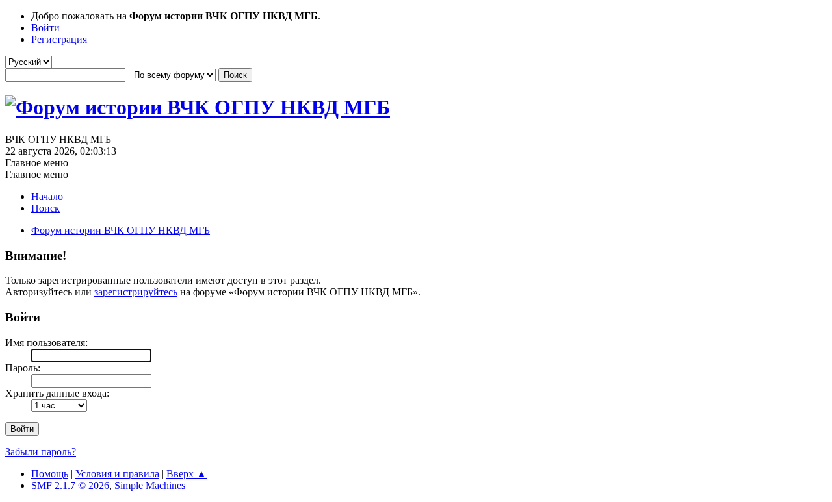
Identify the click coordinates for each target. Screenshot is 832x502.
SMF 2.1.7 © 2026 (70, 485)
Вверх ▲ (186, 473)
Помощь (49, 473)
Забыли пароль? (40, 451)
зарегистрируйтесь (135, 291)
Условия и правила (117, 473)
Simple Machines (149, 485)
